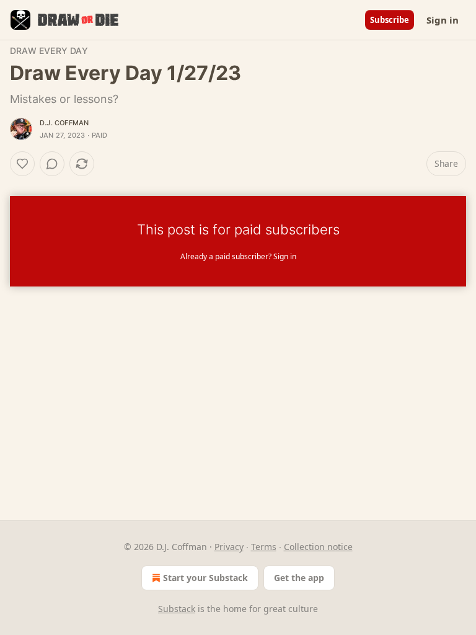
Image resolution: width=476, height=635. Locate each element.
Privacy (229, 547)
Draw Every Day (49, 50)
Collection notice (318, 547)
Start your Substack (205, 578)
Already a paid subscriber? (238, 256)
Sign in (442, 20)
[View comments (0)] (52, 163)
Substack (176, 609)
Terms (263, 547)
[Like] (22, 163)
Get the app (299, 578)
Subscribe (389, 19)
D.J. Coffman (64, 122)
